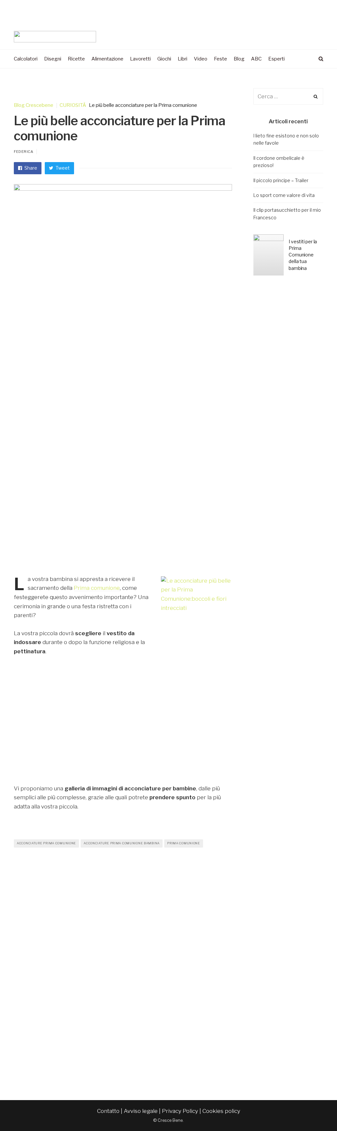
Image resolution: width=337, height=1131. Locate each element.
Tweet (62, 168)
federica (23, 151)
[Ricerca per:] (288, 96)
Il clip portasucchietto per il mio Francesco (287, 213)
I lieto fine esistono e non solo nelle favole (286, 139)
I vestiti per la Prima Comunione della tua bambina (303, 255)
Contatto (108, 1111)
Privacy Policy (180, 1111)
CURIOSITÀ (73, 105)
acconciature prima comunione (46, 843)
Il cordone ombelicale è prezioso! (278, 161)
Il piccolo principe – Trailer (280, 180)
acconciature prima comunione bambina (122, 843)
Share (30, 168)
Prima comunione (97, 588)
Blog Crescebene (33, 105)
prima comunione (183, 843)
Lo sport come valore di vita (284, 195)
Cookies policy (221, 1111)
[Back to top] (316, 1111)
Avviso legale (141, 1111)
